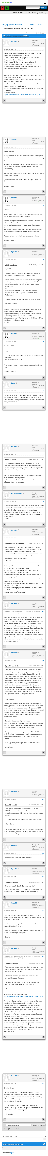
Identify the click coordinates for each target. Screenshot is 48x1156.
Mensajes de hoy (39, 12)
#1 (43, 49)
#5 (43, 341)
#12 (43, 799)
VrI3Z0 (13, 139)
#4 (43, 259)
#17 (43, 1083)
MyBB (12, 1153)
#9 (43, 538)
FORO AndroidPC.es (8, 24)
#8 (43, 501)
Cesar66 (14, 652)
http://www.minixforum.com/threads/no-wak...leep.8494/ (23, 95)
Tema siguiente (14, 1129)
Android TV (33, 24)
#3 (43, 205)
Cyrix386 (14, 41)
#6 (43, 391)
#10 (43, 611)
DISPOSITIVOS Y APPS (22, 24)
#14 (43, 876)
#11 (43, 660)
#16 (43, 956)
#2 (43, 147)
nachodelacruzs (16, 493)
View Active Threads (21, 12)
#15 (43, 911)
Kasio (13, 383)
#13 (43, 853)
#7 (43, 454)
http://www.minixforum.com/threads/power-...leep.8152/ (23, 996)
